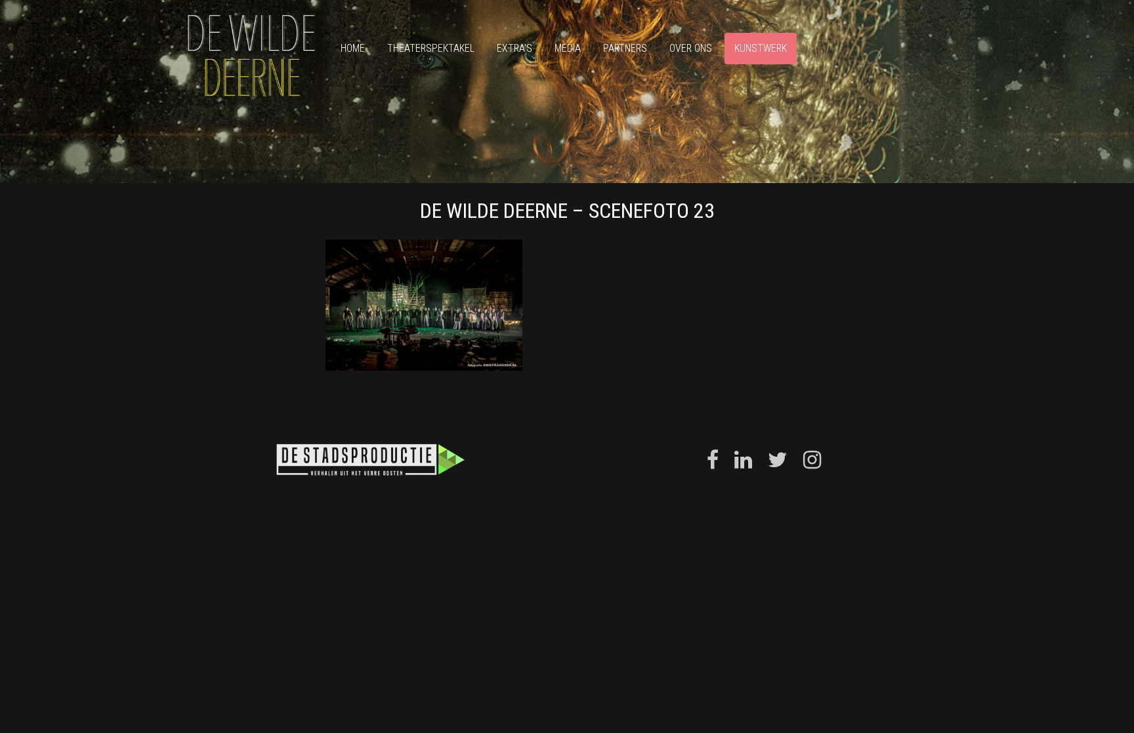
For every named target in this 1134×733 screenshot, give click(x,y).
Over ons (690, 48)
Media (568, 48)
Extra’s (514, 48)
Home (353, 48)
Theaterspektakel (430, 48)
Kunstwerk (760, 48)
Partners (625, 48)
